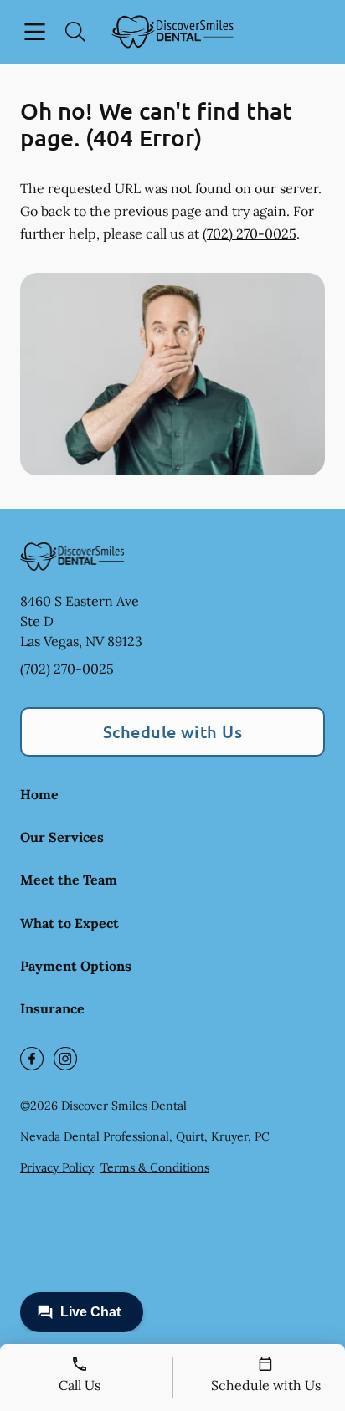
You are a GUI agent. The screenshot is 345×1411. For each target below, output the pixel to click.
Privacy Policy (57, 1167)
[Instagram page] (65, 1058)
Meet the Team (68, 879)
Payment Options (75, 965)
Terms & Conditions (154, 1167)
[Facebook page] (32, 1058)
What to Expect (69, 923)
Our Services (62, 837)
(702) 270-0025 (249, 233)
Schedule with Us (173, 731)
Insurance (52, 1008)
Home (39, 794)
